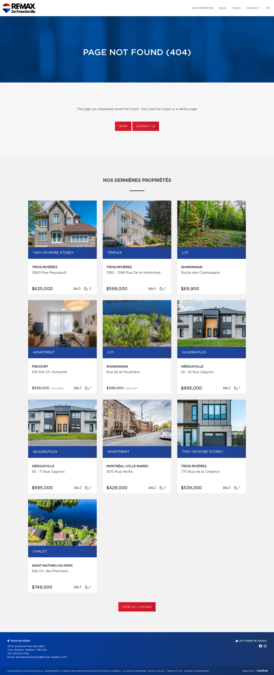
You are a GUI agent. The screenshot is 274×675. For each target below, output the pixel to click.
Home (123, 126)
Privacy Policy (156, 671)
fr (268, 8)
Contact (252, 8)
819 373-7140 (21, 653)
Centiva (262, 670)
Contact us (145, 126)
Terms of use (174, 671)
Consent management (196, 671)
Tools (236, 8)
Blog (222, 8)
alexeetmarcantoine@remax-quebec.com (41, 657)
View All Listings (137, 607)
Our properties (203, 8)
